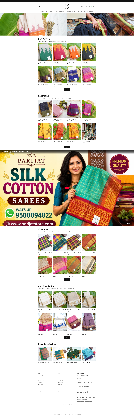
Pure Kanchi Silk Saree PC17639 (72, 84)
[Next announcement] (95, 1)
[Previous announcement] (38, 1)
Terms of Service (41, 389)
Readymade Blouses (71, 362)
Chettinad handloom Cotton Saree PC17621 (73, 309)
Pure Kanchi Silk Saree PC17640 (86, 84)
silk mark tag (40, 375)
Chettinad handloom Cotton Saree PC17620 (59, 309)
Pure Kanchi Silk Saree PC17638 (57, 84)
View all (67, 89)
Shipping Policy (40, 382)
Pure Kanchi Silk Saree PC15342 (72, 119)
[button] (39, 6)
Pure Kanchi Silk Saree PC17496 (57, 141)
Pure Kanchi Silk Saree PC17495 (43, 141)
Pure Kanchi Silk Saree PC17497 (72, 141)
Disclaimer (40, 388)
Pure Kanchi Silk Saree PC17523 (86, 119)
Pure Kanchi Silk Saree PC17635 (72, 62)
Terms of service (79, 414)
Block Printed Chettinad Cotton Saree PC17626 (58, 332)
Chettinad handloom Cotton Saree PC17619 (44, 309)
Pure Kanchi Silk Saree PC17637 (43, 84)
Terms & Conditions (41, 380)
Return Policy (40, 384)
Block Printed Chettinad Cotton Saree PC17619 (73, 332)
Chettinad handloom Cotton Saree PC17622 (88, 309)
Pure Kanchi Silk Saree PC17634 (57, 62)
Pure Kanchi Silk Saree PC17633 (43, 62)
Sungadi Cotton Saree (42, 362)
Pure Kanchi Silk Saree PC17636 (86, 62)
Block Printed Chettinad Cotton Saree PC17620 (44, 332)
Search (39, 373)
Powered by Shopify (63, 414)
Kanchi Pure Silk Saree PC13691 (57, 119)
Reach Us (39, 378)
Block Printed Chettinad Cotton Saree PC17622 (87, 332)
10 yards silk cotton (57, 362)
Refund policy (40, 391)
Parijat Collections (57, 414)
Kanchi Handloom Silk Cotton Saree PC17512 (88, 252)
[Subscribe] (75, 407)
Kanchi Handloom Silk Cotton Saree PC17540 (74, 252)
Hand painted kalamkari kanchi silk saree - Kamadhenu (88, 142)
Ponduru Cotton (85, 362)
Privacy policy (40, 386)
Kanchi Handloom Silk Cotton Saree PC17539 (45, 252)
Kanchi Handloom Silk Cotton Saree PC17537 (59, 252)
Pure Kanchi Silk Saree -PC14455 (43, 119)
